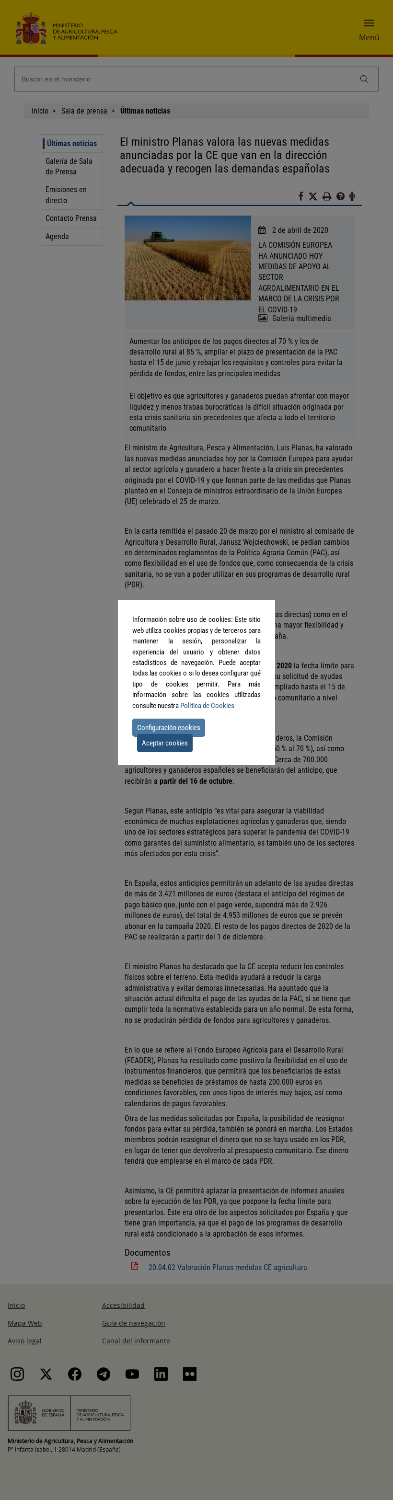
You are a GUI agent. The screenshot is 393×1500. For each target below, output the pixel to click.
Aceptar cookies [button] (165, 743)
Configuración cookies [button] (168, 727)
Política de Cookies (207, 705)
